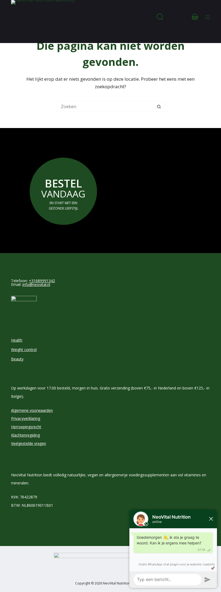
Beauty (17, 358)
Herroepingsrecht (26, 426)
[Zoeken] (160, 16)
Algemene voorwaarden (32, 410)
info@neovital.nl (36, 284)
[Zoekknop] (159, 106)
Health (16, 340)
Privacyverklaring (25, 418)
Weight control (24, 349)
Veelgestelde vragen (28, 443)
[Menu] (207, 17)
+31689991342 (42, 280)
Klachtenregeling (25, 435)
